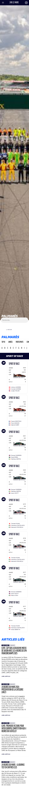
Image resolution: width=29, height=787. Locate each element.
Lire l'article (6, 676)
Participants (19, 342)
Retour (10, 329)
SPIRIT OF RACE (14, 363)
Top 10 (3, 342)
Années (10, 342)
